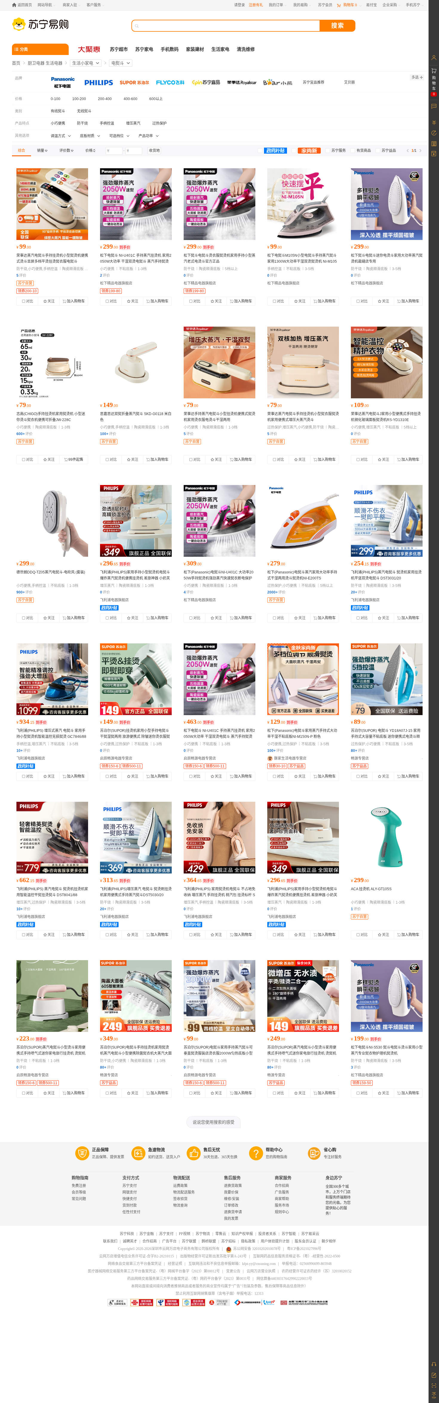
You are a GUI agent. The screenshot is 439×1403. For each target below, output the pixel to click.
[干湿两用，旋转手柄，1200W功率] (52, 996)
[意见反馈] (434, 1374)
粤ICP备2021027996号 (304, 1249)
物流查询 (180, 1205)
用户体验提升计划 (275, 1241)
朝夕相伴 (329, 1241)
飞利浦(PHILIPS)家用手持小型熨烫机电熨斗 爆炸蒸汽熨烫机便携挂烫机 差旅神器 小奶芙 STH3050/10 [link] (302, 895)
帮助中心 (274, 1150)
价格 (18, 99)
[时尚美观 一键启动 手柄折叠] (387, 837)
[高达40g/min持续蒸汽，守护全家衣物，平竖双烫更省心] (387, 521)
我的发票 (231, 1219)
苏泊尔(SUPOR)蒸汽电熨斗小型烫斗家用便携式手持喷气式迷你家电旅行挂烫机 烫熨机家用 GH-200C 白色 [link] (50, 1053)
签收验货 (180, 1199)
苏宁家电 (144, 49)
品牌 (18, 78)
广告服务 (282, 1192)
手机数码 (170, 49)
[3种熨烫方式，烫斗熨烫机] (303, 521)
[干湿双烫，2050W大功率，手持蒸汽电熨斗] (136, 204)
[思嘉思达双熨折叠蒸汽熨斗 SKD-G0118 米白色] (136, 362)
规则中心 (282, 1212)
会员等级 (79, 1192)
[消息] (434, 106)
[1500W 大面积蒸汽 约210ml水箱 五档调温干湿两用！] (303, 679)
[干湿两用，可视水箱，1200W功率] (136, 679)
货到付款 (129, 1205)
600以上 (156, 99)
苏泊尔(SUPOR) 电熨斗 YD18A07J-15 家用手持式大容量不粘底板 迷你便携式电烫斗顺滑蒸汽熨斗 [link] (385, 737)
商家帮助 (282, 1199)
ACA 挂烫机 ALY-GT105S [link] (371, 889)
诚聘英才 (130, 1241)
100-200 (79, 99)
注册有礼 (256, 5)
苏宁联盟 (189, 1241)
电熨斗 (117, 63)
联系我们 (110, 1241)
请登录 (239, 5)
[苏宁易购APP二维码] (434, 1385)
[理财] (434, 122)
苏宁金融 (146, 1234)
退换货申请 (233, 1212)
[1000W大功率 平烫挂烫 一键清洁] (52, 204)
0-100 (55, 99)
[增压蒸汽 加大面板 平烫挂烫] (303, 362)
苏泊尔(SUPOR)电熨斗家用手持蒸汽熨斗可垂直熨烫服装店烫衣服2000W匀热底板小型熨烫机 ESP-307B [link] (218, 1053)
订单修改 (231, 1205)
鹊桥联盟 (209, 1241)
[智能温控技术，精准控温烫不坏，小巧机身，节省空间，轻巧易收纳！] (52, 679)
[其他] (52, 362)
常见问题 (79, 1199)
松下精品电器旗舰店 (116, 283)
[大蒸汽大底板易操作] (219, 204)
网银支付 (129, 1192)
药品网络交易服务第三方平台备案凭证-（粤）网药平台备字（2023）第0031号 (188, 1279)
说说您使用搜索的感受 (213, 1122)
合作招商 (282, 1186)
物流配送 (181, 1178)
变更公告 (233, 1271)
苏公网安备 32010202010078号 (257, 1249)
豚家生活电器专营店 (290, 758)
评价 (21, 275)
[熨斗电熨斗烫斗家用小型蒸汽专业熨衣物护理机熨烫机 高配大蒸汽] (219, 521)
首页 (16, 63)
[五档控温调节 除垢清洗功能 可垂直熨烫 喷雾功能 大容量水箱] (387, 679)
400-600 (130, 99)
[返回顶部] (434, 1395)
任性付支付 (131, 1212)
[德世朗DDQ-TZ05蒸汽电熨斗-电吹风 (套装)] (52, 521)
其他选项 (22, 136)
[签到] (434, 143)
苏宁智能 (289, 1234)
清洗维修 (246, 49)
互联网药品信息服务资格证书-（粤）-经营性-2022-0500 (296, 1256)
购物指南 (80, 1178)
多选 (415, 77)
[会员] (434, 57)
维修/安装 (231, 1199)
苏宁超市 (119, 49)
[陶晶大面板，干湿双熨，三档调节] (136, 996)
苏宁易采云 (310, 1234)
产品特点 (22, 123)
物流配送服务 (184, 1192)
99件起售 (75, 460)
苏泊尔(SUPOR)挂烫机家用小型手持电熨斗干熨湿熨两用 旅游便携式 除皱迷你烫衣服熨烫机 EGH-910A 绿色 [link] (135, 737)
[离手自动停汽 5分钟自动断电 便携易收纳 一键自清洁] (136, 521)
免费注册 (79, 1186)
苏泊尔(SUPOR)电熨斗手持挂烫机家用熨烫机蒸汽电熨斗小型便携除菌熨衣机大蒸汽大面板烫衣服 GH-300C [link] (136, 1053)
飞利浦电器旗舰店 (114, 600)
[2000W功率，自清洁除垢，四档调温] (219, 996)
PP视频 (184, 1234)
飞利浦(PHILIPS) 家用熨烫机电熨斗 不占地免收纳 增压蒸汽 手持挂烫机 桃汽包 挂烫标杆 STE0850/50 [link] (219, 895)
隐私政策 (248, 1241)
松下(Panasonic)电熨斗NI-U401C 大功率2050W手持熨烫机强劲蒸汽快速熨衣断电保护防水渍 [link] (219, 578)
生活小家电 (82, 63)
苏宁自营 (25, 283)
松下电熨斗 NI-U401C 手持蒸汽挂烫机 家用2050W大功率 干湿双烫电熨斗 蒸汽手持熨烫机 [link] (135, 261)
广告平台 (169, 1241)
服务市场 (282, 1205)
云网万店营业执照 (261, 1271)
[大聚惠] (89, 49)
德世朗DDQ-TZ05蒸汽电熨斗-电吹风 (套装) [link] (50, 572)
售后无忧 (211, 1150)
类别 (18, 111)
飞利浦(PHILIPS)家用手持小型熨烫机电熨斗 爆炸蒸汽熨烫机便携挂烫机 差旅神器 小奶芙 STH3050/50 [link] (135, 578)
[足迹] (434, 132)
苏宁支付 (129, 1186)
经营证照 (175, 1264)
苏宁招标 (228, 1241)
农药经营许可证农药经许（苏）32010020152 (316, 1271)
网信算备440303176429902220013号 (284, 1279)
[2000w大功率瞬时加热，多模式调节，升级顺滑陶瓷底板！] (136, 837)
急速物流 (156, 1150)
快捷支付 (129, 1199)
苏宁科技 (127, 1234)
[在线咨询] (434, 1364)
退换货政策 (233, 1186)
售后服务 (232, 1178)
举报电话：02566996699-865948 (306, 1264)
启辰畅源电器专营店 (116, 758)
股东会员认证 (305, 1241)
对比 (29, 301)
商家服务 (283, 1178)
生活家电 (220, 49)
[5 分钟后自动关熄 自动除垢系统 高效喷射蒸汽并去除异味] (219, 837)
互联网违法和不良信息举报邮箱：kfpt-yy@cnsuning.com (232, 1264)
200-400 (105, 99)
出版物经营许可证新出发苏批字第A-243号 (213, 1256)
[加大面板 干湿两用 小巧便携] (219, 362)
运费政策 (180, 1186)
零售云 (220, 1234)
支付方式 (130, 1178)
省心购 (330, 1150)
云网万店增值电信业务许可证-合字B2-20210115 (136, 1256)
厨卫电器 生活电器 (45, 63)
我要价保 (231, 1192)
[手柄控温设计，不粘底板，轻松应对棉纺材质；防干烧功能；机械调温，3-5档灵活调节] (303, 204)
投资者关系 (267, 1234)
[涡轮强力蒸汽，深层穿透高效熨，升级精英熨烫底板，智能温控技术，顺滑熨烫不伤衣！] (52, 837)
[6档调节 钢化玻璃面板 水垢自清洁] (387, 362)
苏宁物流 (203, 1234)
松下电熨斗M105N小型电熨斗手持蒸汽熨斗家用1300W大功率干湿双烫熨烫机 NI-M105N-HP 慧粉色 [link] (302, 261)
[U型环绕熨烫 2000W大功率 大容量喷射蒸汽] (387, 204)
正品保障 (100, 1150)
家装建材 (195, 49)
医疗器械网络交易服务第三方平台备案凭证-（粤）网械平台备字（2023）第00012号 (154, 1271)
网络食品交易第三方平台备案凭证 (135, 1264)
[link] (21, 150)
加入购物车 (76, 301)
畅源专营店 (360, 758)
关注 (51, 301)
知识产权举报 (242, 1234)
